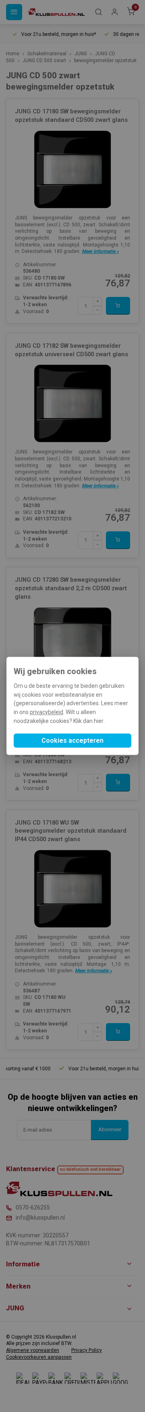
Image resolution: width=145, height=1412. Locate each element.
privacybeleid (46, 712)
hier (99, 721)
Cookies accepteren (72, 741)
